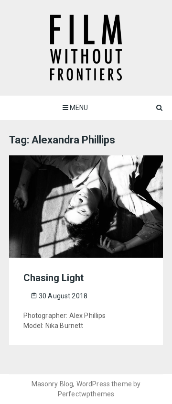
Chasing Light (53, 278)
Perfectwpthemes (86, 394)
